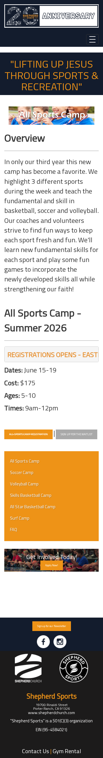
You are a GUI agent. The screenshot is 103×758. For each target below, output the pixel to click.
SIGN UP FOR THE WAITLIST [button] (76, 434)
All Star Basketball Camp (33, 506)
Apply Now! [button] (51, 565)
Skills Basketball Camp (31, 495)
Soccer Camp (21, 472)
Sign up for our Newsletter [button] (51, 626)
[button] (28, 434)
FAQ (13, 529)
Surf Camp (19, 518)
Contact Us (35, 751)
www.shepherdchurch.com (51, 712)
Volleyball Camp (24, 484)
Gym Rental (67, 751)
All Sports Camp (24, 461)
